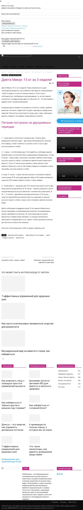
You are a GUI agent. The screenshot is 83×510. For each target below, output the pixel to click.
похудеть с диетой (8, 237)
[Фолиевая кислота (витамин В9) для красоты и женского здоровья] (41, 374)
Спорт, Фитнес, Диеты (23, 72)
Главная (5, 66)
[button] (78, 57)
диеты (48, 235)
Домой (4, 72)
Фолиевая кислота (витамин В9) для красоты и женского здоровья (40, 384)
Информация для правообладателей (11, 460)
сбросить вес (20, 237)
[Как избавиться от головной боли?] (41, 399)
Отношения (39, 66)
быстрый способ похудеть (16, 235)
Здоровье (13, 66)
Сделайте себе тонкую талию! (13, 260)
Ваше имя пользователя (11, 14)
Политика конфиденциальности (13, 28)
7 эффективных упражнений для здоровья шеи (10, 449)
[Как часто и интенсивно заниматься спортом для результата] (28, 311)
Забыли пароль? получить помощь (15, 26)
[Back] (8, 3)
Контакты (63, 502)
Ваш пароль (6, 21)
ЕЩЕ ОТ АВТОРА (41, 272)
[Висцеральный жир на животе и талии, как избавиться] (28, 338)
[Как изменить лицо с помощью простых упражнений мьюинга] (14, 374)
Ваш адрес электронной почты (13, 39)
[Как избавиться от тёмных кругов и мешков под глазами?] (14, 396)
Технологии (49, 66)
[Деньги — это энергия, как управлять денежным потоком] (14, 418)
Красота (21, 66)
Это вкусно (30, 66)
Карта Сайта (72, 502)
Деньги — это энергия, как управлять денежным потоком (14, 427)
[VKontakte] (60, 474)
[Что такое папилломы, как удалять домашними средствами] (41, 440)
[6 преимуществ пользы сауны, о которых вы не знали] (41, 418)
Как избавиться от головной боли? (39, 406)
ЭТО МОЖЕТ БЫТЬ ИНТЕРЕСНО (17, 272)
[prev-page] (2, 359)
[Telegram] (58, 474)
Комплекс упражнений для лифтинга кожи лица (44, 261)
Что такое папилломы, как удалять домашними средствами (40, 450)
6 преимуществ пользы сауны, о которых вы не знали (40, 427)
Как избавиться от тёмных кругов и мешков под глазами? (14, 405)
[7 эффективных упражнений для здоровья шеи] (28, 284)
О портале (55, 502)
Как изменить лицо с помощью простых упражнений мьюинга (13, 383)
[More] (71, 247)
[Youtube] (62, 474)
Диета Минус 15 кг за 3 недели (35, 235)
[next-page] (4, 359)
